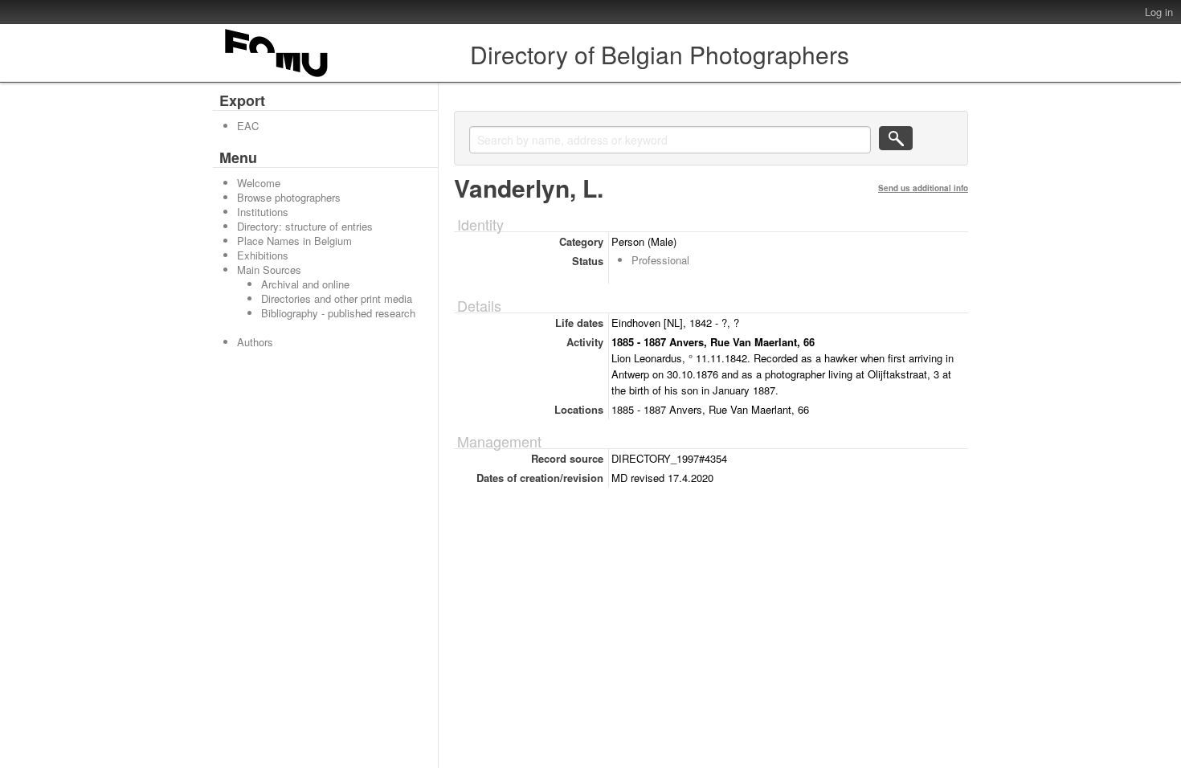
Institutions (262, 211)
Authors (255, 341)
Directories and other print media (336, 298)
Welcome (258, 182)
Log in (1159, 11)
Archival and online (305, 284)
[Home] (277, 76)
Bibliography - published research (338, 313)
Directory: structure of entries (305, 226)
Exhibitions (262, 255)
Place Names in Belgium (294, 240)
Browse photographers (289, 197)
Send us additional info (923, 188)
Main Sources (269, 269)
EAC (248, 125)
